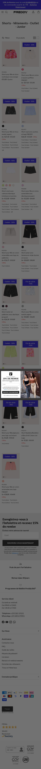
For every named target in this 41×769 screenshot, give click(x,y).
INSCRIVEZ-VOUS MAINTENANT (10, 392)
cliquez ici (5, 389)
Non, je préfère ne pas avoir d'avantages (11, 395)
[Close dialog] (39, 372)
